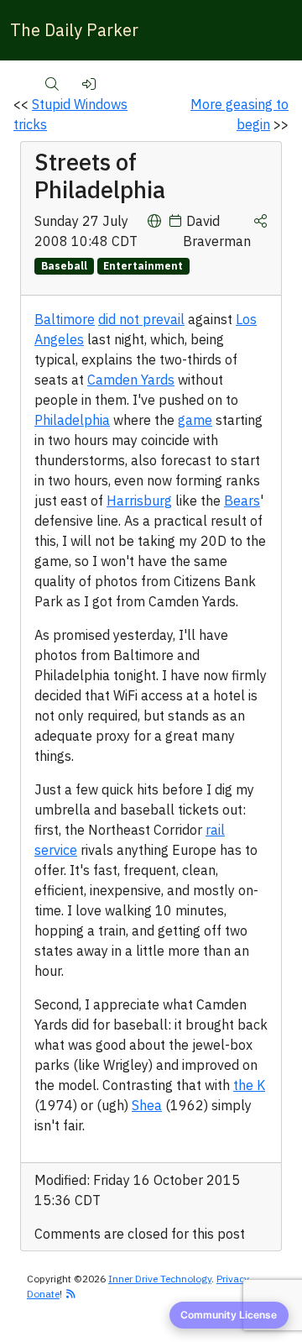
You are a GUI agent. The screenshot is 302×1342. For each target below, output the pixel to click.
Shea (147, 1105)
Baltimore (64, 319)
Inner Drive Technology (159, 1278)
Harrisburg (139, 500)
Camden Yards (130, 379)
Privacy (232, 1278)
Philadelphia (72, 420)
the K (249, 1085)
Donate (43, 1293)
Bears (242, 500)
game (195, 420)
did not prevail (141, 319)
